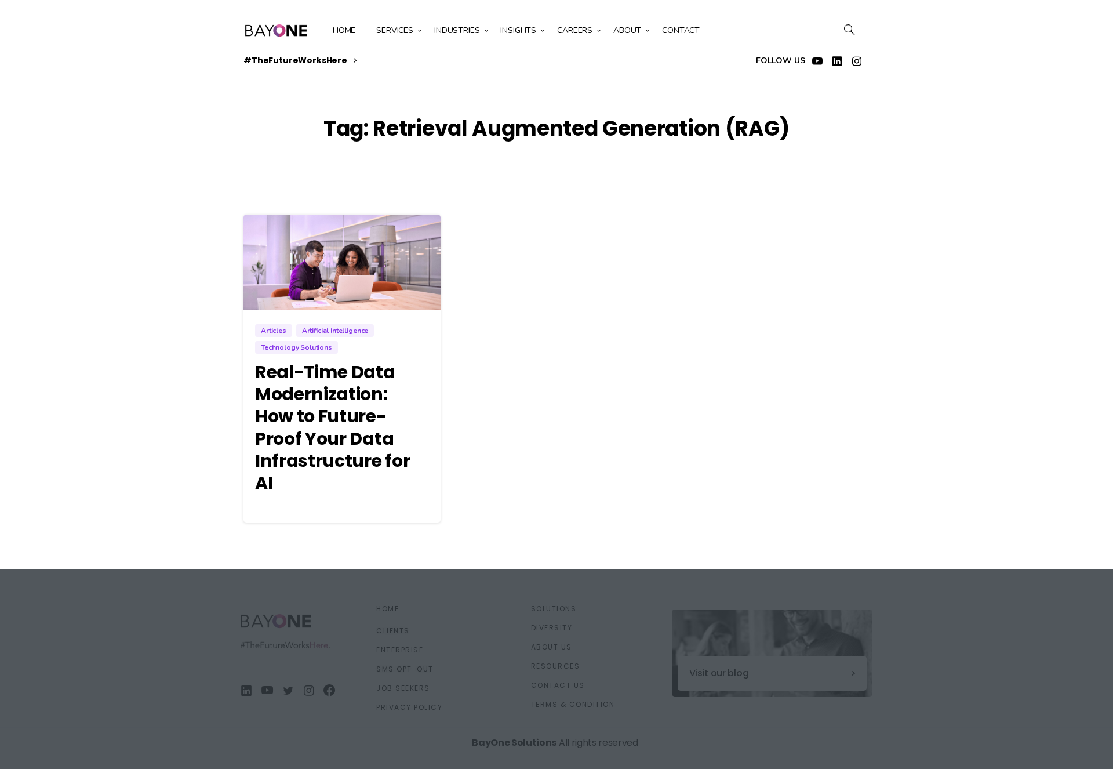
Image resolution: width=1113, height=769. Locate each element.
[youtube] (817, 61)
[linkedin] (837, 61)
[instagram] (857, 61)
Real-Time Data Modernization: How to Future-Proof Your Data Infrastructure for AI (332, 428)
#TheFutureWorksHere (296, 61)
